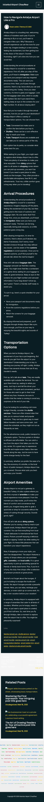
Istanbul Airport (8, 755)
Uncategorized (11, 705)
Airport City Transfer (18, 748)
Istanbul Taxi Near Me (11, 776)
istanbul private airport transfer (20, 646)
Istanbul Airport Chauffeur (16, 4)
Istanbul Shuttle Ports (4, 776)
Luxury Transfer (21, 786)
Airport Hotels (34, 748)
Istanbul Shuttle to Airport (18, 783)
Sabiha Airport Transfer (20, 751)
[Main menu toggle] (38, 4)
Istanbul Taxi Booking (30, 773)
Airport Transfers (8, 667)
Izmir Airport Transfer (3, 766)
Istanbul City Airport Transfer (38, 773)
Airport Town (13, 762)
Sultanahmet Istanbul (16, 745)
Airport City (40, 758)
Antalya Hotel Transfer (15, 766)
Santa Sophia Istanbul (33, 745)
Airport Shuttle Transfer (25, 755)
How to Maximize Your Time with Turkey (8, 662)
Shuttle (36, 783)
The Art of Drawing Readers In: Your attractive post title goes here (20, 725)
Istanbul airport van (11, 634)
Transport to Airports (4, 783)
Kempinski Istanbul (24, 745)
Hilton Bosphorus (36, 751)
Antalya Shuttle (22, 766)
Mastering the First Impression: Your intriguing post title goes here (20, 698)
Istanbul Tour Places (8, 758)
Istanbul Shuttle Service (22, 773)
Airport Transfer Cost (16, 755)
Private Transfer (18, 776)
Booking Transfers (10, 783)
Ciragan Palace (4, 748)
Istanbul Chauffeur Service (14, 773)
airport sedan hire (27, 643)
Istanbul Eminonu (34, 755)
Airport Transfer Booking (10, 751)
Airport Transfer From (22, 758)
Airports (28, 783)
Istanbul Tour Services (36, 762)
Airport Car (24, 783)
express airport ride (22, 640)
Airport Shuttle (3, 745)
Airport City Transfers (27, 748)
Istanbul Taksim (28, 751)
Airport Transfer (28, 762)
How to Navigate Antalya (36, 661)
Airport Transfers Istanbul (32, 758)
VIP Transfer (40, 783)
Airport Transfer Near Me (25, 776)
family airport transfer (25, 637)
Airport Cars (10, 748)
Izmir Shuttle (9, 766)
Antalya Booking (27, 766)
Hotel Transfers (7, 773)
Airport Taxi (9, 745)
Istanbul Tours (40, 745)
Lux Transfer (32, 783)
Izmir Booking (41, 766)
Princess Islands (7, 762)
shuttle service (23, 634)
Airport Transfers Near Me (33, 776)
